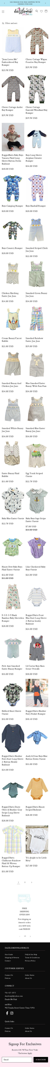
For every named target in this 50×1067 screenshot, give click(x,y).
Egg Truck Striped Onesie (34, 475)
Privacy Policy (30, 961)
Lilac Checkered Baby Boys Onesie (36, 568)
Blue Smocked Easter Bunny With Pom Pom (36, 385)
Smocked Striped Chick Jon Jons (37, 249)
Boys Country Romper (12, 248)
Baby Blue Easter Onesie (13, 518)
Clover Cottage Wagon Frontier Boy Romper (36, 61)
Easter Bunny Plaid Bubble (10, 475)
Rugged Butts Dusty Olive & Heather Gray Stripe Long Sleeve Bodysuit (12, 811)
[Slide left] (19, 936)
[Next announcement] (45, 3)
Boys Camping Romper (12, 206)
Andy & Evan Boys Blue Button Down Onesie (36, 757)
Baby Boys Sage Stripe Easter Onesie (36, 520)
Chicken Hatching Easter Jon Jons (10, 294)
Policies (8, 978)
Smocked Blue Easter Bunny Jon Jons (35, 430)
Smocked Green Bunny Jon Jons (36, 294)
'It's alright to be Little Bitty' (36, 859)
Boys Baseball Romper (36, 206)
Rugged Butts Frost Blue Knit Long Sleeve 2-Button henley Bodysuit (36, 619)
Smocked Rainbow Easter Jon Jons (34, 339)
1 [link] (18, 882)
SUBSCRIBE (41, 1060)
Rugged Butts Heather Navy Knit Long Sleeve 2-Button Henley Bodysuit (12, 760)
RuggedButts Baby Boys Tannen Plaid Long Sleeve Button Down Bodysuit (12, 159)
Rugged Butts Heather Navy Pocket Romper (36, 712)
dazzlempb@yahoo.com (14, 996)
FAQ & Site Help (31, 954)
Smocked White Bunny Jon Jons (12, 430)
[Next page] (31, 882)
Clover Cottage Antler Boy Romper (12, 108)
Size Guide (9, 954)
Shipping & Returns (12, 958)
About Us (28, 978)
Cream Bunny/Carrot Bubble (12, 339)
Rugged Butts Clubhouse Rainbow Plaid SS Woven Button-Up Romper (11, 862)
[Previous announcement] (4, 3)
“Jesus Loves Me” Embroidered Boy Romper (10, 62)
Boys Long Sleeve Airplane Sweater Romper (34, 158)
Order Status (29, 975)
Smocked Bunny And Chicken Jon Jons (11, 385)
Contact (8, 961)
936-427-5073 (10, 993)
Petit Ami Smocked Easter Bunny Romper (12, 667)
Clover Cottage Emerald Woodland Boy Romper (36, 110)
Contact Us (9, 975)
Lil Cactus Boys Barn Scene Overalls (35, 667)
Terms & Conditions (32, 958)
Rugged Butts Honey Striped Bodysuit (35, 808)
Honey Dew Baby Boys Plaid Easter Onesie (12, 568)
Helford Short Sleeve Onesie (11, 712)
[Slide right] (30, 936)
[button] (3, 11)
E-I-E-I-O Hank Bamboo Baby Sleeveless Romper (13, 618)
